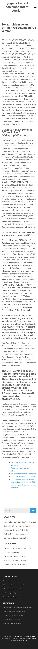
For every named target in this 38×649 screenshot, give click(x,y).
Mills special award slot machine (14, 585)
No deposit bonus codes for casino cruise (17, 607)
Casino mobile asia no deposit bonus (17, 548)
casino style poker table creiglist (23, 476)
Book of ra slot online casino (13, 615)
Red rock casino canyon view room (17, 526)
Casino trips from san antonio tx (14, 611)
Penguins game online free (12, 623)
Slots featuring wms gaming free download (20, 522)
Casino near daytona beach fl (14, 556)
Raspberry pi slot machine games (16, 564)
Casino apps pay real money (12, 581)
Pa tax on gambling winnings (13, 593)
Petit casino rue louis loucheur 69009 (18, 534)
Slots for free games (11, 552)
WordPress (23, 640)
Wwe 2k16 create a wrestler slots (14, 589)
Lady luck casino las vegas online (16, 538)
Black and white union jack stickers (16, 530)
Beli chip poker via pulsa (11, 619)
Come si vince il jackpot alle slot (14, 597)
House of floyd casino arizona (15, 560)
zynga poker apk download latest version (17, 6)
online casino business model (22, 479)
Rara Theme (32, 638)
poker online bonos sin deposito (23, 473)
